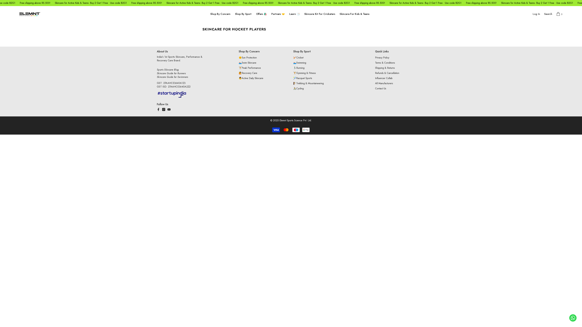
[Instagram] (163, 109)
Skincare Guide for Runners (171, 73)
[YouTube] (169, 109)
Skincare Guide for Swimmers (172, 77)
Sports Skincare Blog (168, 69)
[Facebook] (158, 109)
